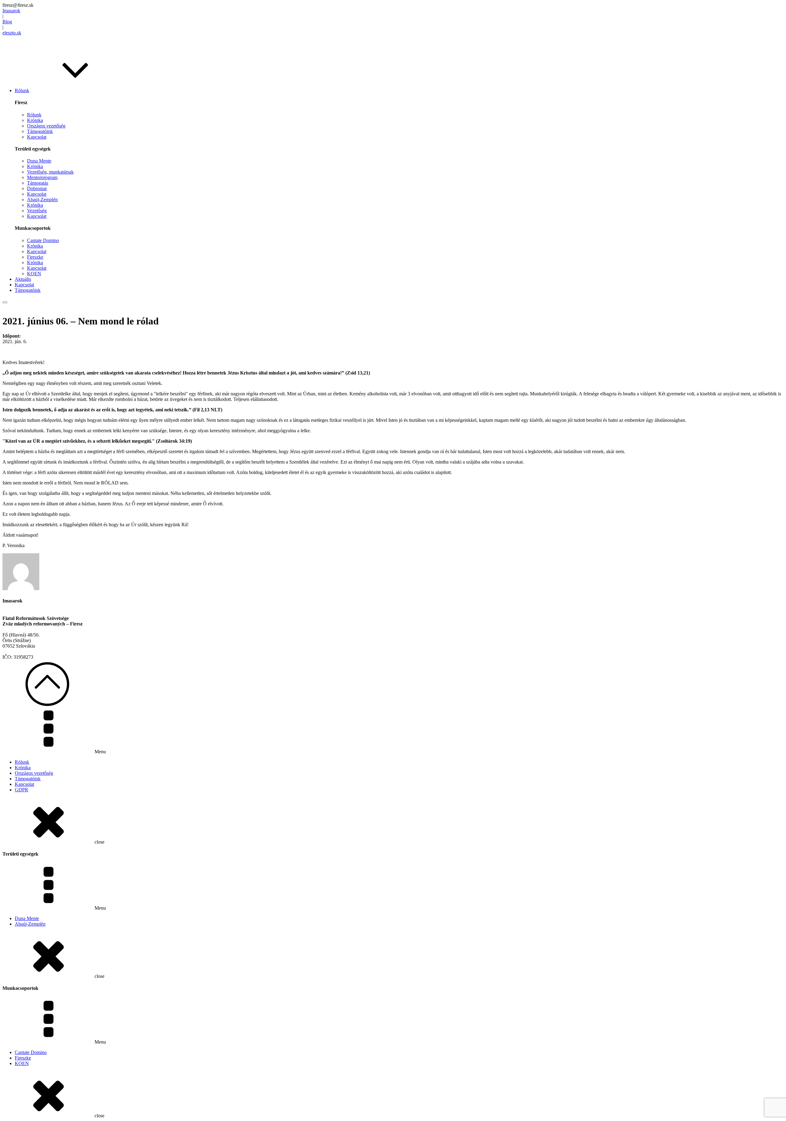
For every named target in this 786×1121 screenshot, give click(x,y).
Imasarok (11, 10)
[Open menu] (4, 302)
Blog (7, 21)
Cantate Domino (43, 240)
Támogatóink (40, 131)
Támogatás (37, 183)
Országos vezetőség (46, 125)
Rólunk (34, 114)
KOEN (34, 273)
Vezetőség (37, 210)
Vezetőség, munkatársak (50, 171)
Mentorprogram (42, 177)
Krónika (35, 120)
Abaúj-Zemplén (42, 199)
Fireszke (35, 257)
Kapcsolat (36, 136)
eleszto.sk (11, 32)
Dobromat (37, 188)
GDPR (21, 789)
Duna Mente (39, 160)
